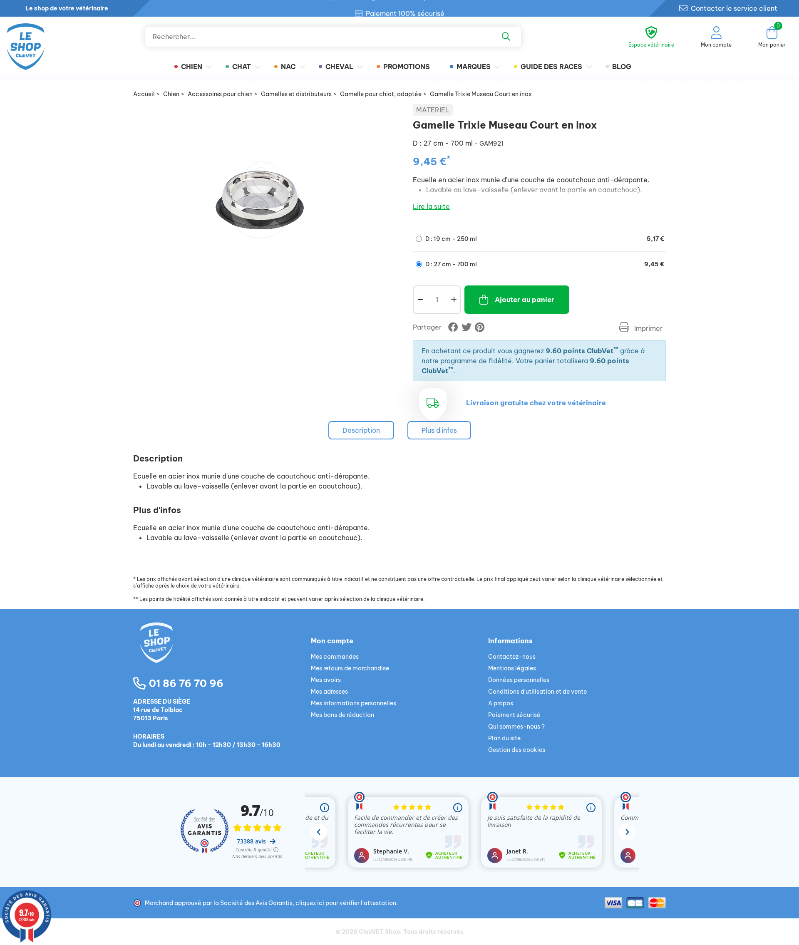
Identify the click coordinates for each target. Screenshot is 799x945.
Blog (621, 66)
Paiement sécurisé (514, 715)
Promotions (406, 66)
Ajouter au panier (524, 299)
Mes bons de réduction (342, 715)
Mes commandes (335, 656)
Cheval (339, 66)
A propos (500, 703)
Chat (241, 66)
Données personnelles (518, 680)
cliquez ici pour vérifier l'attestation (345, 903)
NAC (288, 66)
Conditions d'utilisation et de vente (537, 691)
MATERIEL (432, 110)
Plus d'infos (439, 430)
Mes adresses (329, 691)
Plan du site (504, 738)
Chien (191, 66)
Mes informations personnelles (353, 703)
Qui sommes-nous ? (516, 726)
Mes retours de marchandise (350, 668)
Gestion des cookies (516, 750)
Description (361, 430)
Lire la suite (431, 206)
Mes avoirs (326, 680)
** (615, 349)
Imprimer (648, 328)
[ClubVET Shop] (222, 652)
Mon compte (332, 641)
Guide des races (551, 66)
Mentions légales (512, 668)
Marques (474, 66)
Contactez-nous (512, 656)
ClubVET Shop (379, 931)
